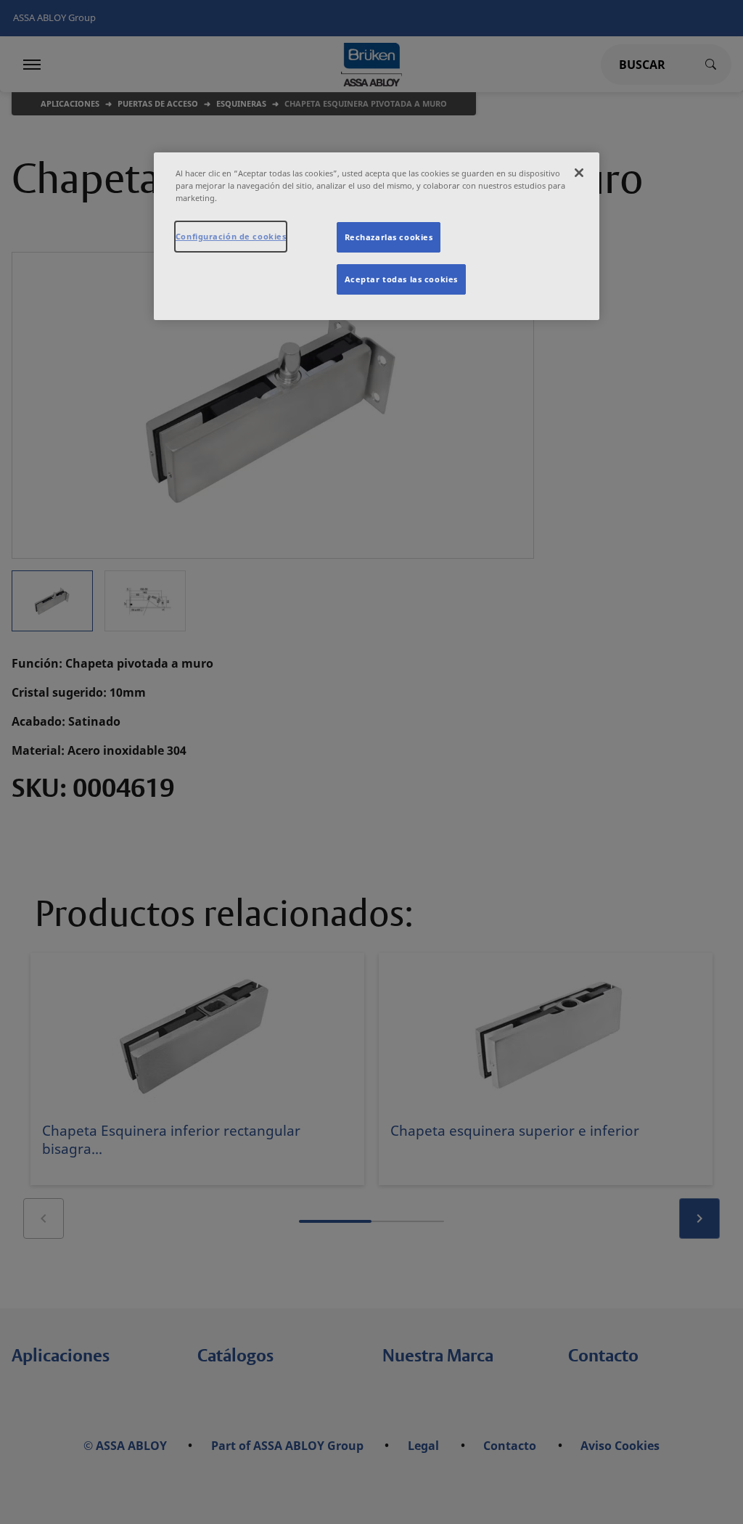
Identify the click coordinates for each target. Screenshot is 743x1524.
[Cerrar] (579, 173)
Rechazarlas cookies (389, 237)
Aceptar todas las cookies (401, 279)
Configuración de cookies (231, 236)
